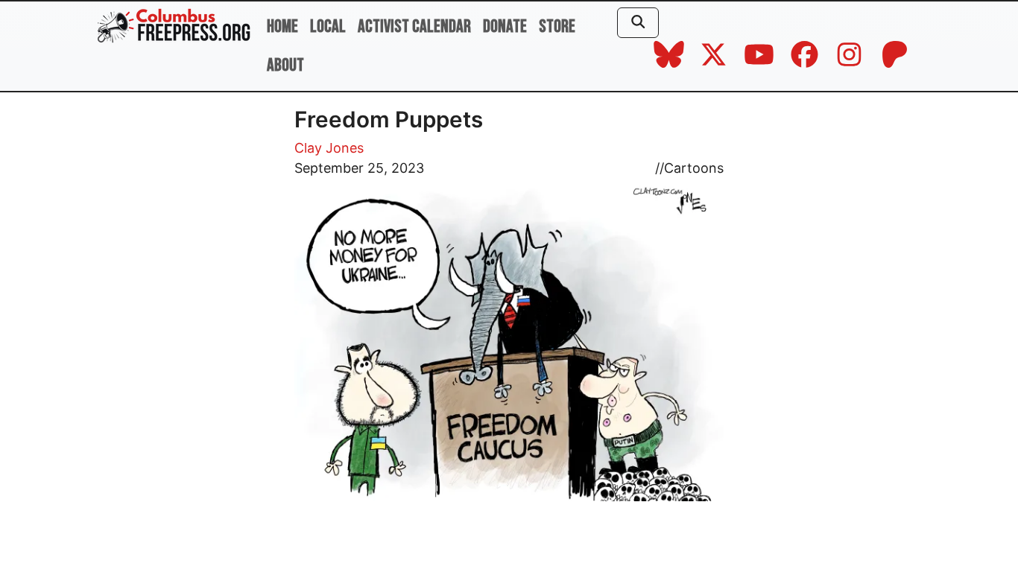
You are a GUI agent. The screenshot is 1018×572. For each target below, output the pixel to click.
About (285, 65)
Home (282, 26)
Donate (505, 26)
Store (557, 26)
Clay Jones (329, 148)
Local (328, 26)
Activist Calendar (414, 26)
